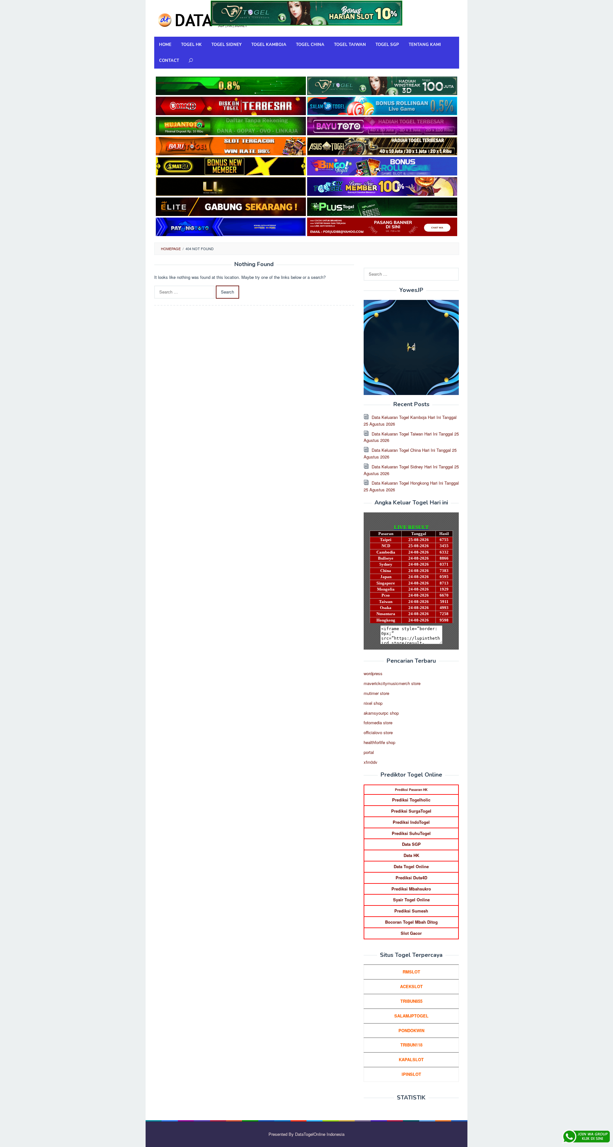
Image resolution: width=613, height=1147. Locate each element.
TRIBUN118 (411, 1045)
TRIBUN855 (411, 1001)
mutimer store (376, 693)
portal (369, 752)
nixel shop (373, 703)
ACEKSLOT (411, 986)
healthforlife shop (379, 742)
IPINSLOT (411, 1074)
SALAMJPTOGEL (411, 1016)
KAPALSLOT (411, 1059)
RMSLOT (411, 972)
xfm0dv (370, 762)
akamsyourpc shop (381, 713)
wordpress (373, 673)
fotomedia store (378, 722)
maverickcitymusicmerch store (392, 683)
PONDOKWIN (411, 1030)
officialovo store (378, 732)
